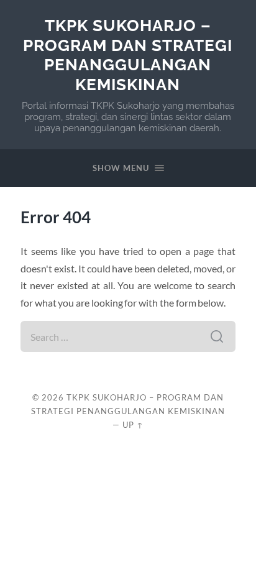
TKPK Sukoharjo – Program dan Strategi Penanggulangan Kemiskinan (127, 55)
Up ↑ (133, 425)
